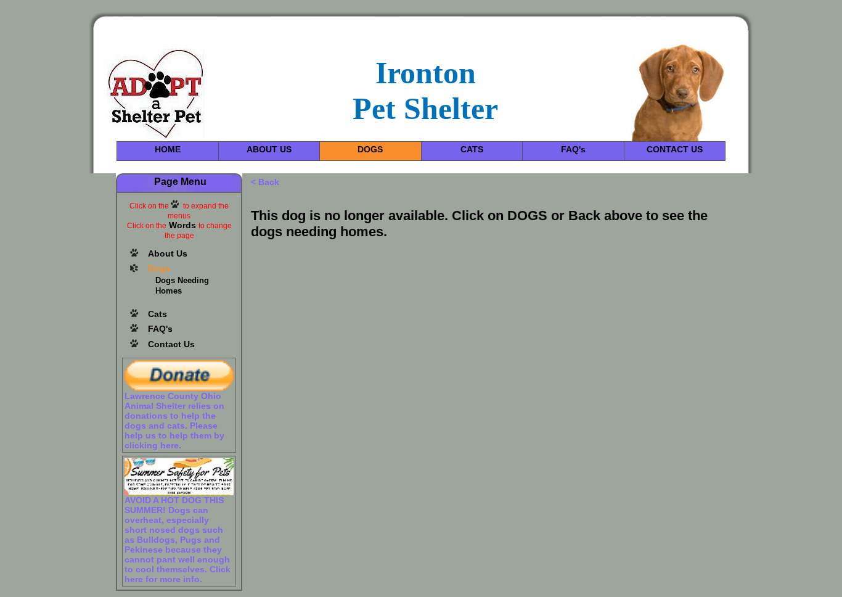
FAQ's (573, 149)
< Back (265, 182)
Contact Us (171, 344)
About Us (167, 253)
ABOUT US (269, 149)
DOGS (370, 149)
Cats (157, 314)
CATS (471, 149)
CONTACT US (675, 149)
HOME (168, 149)
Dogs (159, 268)
